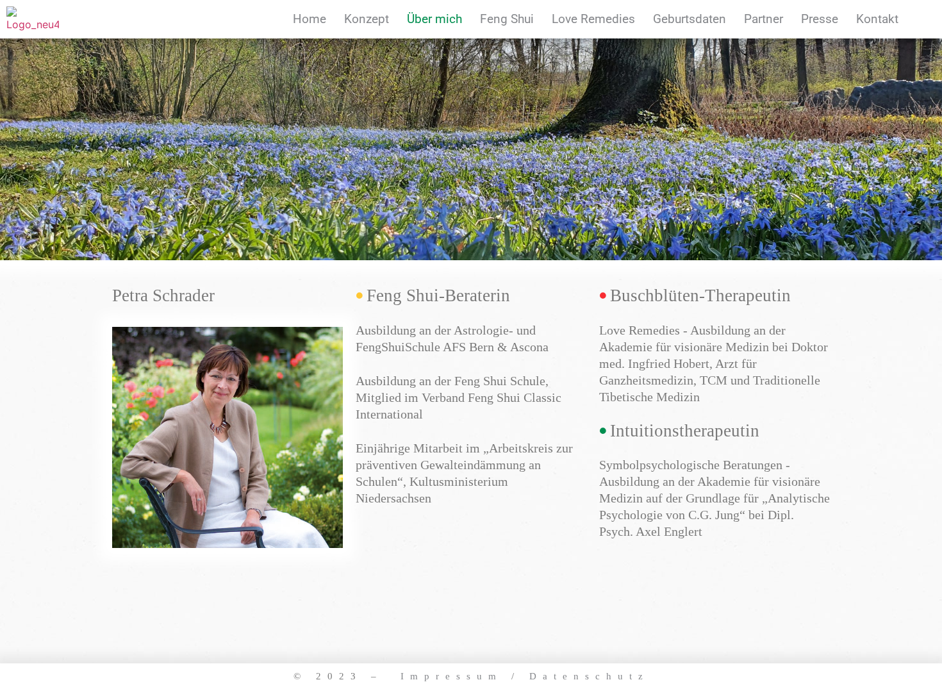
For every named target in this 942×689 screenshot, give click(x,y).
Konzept (366, 19)
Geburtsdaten (689, 19)
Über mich (434, 19)
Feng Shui (507, 19)
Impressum (451, 676)
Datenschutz (589, 676)
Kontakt (877, 19)
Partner (763, 19)
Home (309, 19)
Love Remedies (593, 19)
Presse (819, 19)
